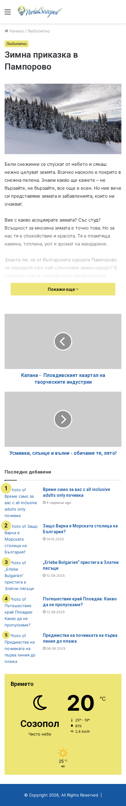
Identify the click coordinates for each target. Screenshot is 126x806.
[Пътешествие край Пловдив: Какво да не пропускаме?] (21, 612)
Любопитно (38, 31)
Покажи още (62, 289)
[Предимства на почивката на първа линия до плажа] (21, 649)
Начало (16, 31)
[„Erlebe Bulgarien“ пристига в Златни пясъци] (21, 576)
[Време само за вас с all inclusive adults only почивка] (21, 503)
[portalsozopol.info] (39, 11)
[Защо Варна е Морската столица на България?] (21, 539)
